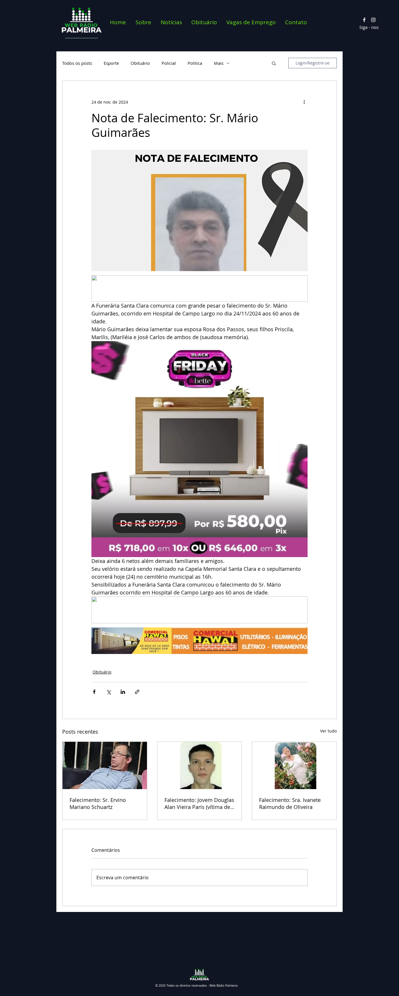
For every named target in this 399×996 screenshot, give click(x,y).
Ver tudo (328, 731)
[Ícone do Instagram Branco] (373, 20)
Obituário (140, 63)
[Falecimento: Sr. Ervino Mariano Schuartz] (105, 765)
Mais (218, 63)
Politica (195, 63)
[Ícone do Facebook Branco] (364, 20)
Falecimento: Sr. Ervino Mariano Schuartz (98, 803)
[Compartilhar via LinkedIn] (123, 692)
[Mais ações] (304, 101)
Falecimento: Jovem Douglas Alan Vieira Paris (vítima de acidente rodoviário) (199, 803)
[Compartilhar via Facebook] (94, 692)
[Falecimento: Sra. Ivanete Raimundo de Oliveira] (294, 765)
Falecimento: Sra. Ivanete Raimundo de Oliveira (290, 803)
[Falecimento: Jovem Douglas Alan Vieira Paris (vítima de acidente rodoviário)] (199, 765)
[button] (274, 63)
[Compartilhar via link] (137, 692)
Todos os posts (77, 63)
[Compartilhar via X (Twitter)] (108, 692)
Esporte (111, 63)
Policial (169, 63)
